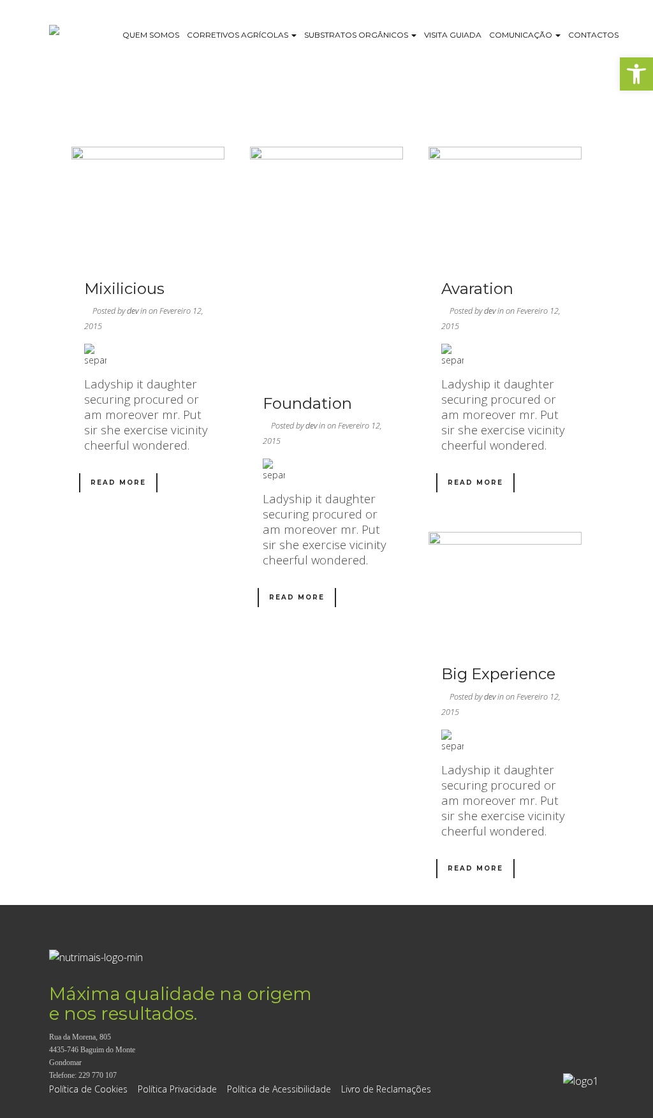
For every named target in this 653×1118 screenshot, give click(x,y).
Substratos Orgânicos (357, 35)
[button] (636, 74)
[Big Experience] (505, 589)
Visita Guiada (452, 35)
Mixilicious (124, 288)
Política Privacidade (177, 1089)
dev (132, 310)
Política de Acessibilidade (279, 1089)
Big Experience (498, 674)
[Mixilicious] (147, 204)
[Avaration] (505, 204)
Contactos (593, 35)
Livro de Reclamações (386, 1089)
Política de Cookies (88, 1089)
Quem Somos (150, 35)
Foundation (307, 403)
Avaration (477, 288)
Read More (118, 482)
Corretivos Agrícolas (238, 35)
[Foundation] (326, 261)
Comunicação (521, 35)
